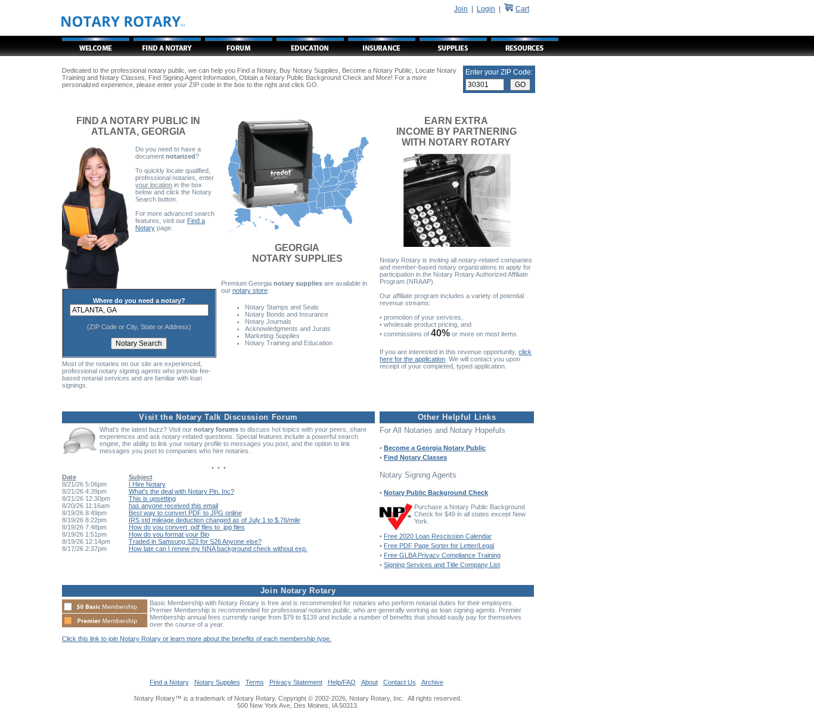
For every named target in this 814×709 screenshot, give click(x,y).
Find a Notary (169, 682)
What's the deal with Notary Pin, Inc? (181, 491)
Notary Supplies (217, 682)
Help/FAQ (342, 682)
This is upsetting (152, 498)
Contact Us (399, 682)
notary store (250, 290)
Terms (255, 682)
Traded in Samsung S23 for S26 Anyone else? (195, 541)
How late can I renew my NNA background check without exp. (218, 548)
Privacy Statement (295, 682)
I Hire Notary (147, 484)
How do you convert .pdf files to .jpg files (187, 527)
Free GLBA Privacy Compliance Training (442, 555)
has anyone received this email (173, 505)
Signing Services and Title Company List (442, 564)
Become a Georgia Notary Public (435, 447)
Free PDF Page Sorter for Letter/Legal (439, 545)
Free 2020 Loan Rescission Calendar (438, 536)
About (369, 682)
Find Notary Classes (415, 457)
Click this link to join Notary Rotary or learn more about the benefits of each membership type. (196, 638)
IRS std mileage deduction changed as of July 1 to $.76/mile (214, 520)
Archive (432, 682)
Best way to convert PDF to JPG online (185, 512)
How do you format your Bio (169, 534)
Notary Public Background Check (436, 492)
